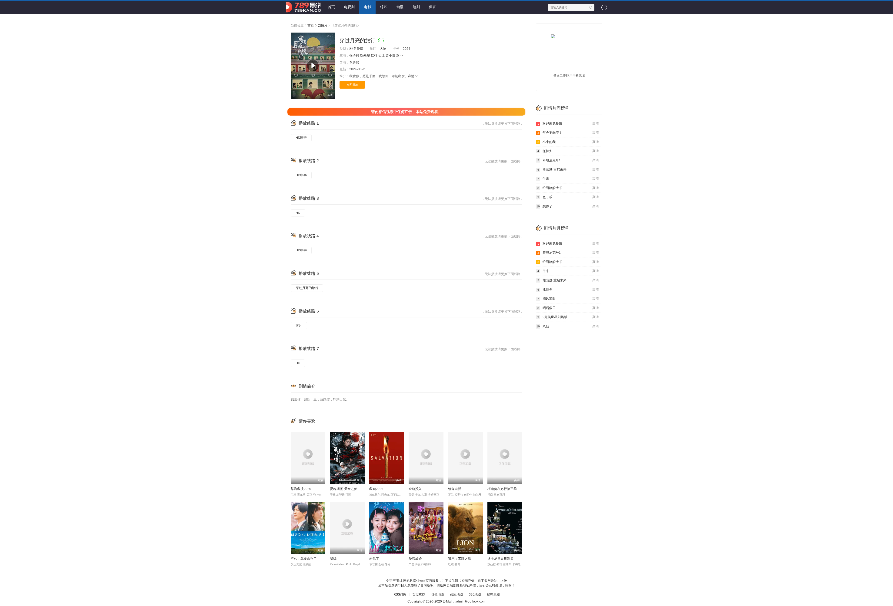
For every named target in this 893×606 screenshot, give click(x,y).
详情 (411, 76)
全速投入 (415, 489)
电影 (367, 7)
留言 (432, 7)
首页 (331, 7)
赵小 (399, 55)
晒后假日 (568, 308)
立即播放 (352, 84)
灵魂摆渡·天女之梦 (343, 489)
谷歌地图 (437, 594)
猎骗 (333, 558)
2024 (406, 48)
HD (298, 213)
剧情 (352, 48)
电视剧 (349, 7)
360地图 (475, 594)
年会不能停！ (568, 132)
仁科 (374, 55)
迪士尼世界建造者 (500, 558)
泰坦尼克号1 (568, 160)
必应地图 (456, 594)
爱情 (360, 48)
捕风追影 (568, 298)
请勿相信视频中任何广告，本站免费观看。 (406, 112)
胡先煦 (365, 55)
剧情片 (322, 25)
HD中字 (301, 175)
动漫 (400, 7)
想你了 (374, 558)
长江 (381, 55)
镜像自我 (454, 489)
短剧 (416, 7)
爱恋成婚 (415, 558)
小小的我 (568, 142)
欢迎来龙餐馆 (568, 123)
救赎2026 (376, 489)
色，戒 (568, 197)
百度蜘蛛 (418, 594)
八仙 (567, 326)
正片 (299, 325)
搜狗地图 (493, 594)
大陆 (383, 48)
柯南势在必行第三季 (502, 489)
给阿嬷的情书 (568, 188)
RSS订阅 (400, 594)
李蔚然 (354, 62)
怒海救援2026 (301, 489)
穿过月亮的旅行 (307, 288)
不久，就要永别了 (304, 558)
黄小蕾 (390, 55)
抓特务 (568, 151)
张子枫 (354, 55)
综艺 (383, 7)
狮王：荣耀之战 (459, 558)
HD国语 (301, 138)
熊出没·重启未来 (568, 169)
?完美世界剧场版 (568, 317)
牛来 (568, 178)
